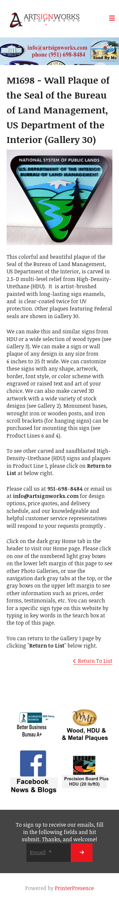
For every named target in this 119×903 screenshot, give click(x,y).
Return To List (95, 660)
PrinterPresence (74, 888)
